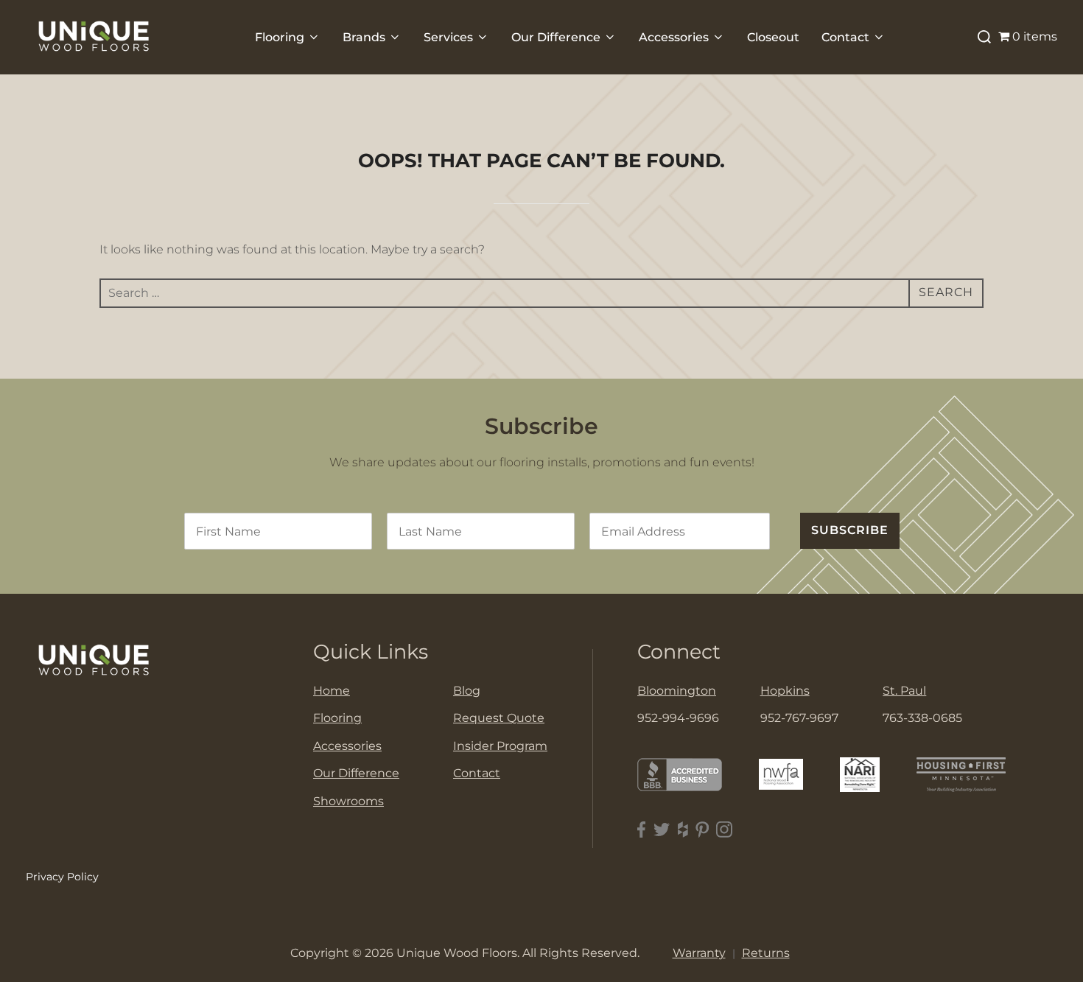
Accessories (674, 37)
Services (448, 37)
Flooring (279, 37)
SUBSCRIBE (850, 530)
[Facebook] (641, 829)
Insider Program (500, 746)
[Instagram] (724, 829)
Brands (364, 37)
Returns (766, 953)
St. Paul (904, 691)
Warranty (699, 953)
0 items (1034, 36)
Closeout (773, 37)
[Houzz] (683, 829)
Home (331, 691)
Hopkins (785, 691)
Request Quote (498, 718)
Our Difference (555, 37)
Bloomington (676, 691)
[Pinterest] (702, 829)
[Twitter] (661, 829)
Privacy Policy (62, 876)
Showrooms (348, 801)
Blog (466, 691)
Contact (845, 37)
